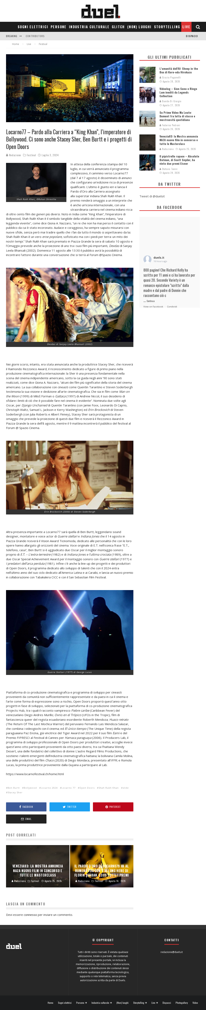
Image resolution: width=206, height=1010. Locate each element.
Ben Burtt (14, 787)
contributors (35, 36)
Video (195, 1003)
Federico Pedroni (170, 125)
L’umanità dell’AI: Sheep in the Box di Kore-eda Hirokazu (179, 70)
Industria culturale (89, 26)
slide (126, 787)
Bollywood (30, 787)
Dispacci (192, 36)
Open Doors (87, 787)
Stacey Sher (15, 792)
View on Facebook (153, 306)
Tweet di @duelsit (152, 196)
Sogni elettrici (33, 26)
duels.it (158, 257)
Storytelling (167, 26)
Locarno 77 (68, 787)
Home (50, 1003)
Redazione (14, 155)
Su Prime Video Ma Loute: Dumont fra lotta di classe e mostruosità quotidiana (177, 116)
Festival (31, 155)
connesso (30, 915)
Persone (59, 26)
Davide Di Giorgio (171, 101)
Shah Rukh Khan (109, 787)
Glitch (118, 26)
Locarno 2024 (49, 787)
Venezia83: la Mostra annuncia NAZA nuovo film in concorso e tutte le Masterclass (179, 140)
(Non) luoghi (139, 26)
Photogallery (182, 1003)
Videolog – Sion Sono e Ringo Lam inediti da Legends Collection (178, 92)
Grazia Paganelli (171, 77)
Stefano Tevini (169, 169)
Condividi (172, 306)
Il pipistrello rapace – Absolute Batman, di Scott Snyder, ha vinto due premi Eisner (179, 160)
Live (186, 26)
